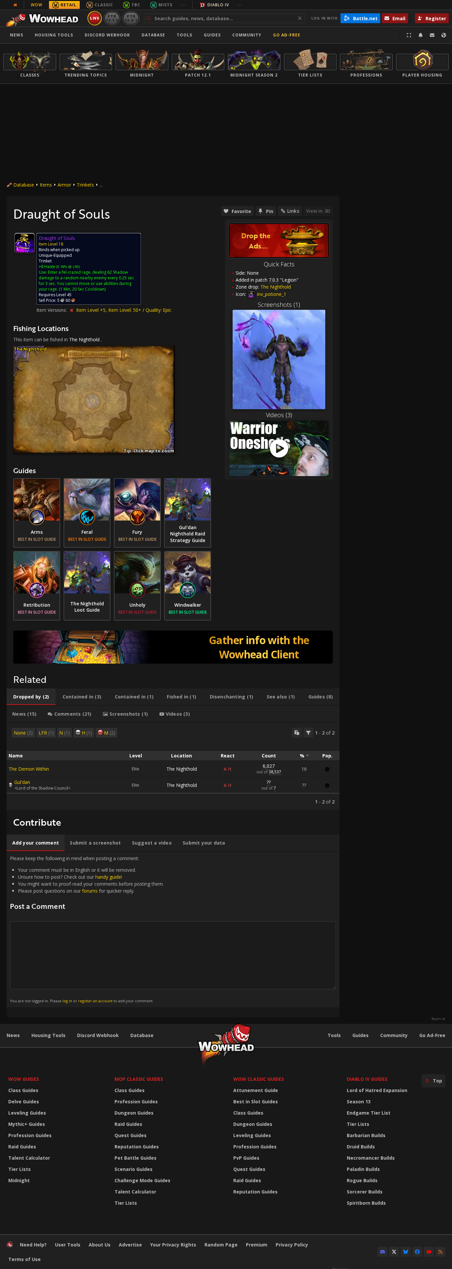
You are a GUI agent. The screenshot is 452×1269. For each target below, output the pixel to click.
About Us (100, 1244)
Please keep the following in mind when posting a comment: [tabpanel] (87, 929)
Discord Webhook (107, 35)
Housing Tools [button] (54, 35)
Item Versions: (52, 310)
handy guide (108, 877)
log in (67, 1000)
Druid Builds (361, 1146)
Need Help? (33, 1244)
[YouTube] (429, 1252)
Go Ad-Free (286, 35)
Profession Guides (30, 1135)
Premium (256, 1244)
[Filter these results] (308, 733)
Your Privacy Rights (173, 1244)
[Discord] (382, 1252)
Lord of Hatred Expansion (377, 1090)
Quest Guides (130, 1135)
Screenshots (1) (279, 304)
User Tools (67, 1244)
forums (90, 891)
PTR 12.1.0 (112, 18)
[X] (394, 1252)
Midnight (19, 1180)
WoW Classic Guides (258, 1079)
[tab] (31, 697)
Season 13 (359, 1101)
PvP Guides (246, 1158)
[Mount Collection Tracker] (173, 647)
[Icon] (24, 243)
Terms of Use (24, 1259)
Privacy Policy (292, 1244)
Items (46, 185)
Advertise (130, 1244)
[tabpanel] (173, 766)
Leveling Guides (27, 1113)
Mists (165, 5)
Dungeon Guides (134, 1113)
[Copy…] (297, 733)
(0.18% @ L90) (67, 266)
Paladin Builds (363, 1169)
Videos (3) (279, 415)
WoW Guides (23, 1079)
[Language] (444, 35)
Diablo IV (218, 5)
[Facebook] (417, 1252)
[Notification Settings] (421, 35)
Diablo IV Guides (367, 1079)
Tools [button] (184, 35)
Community (246, 35)
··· (183, 5)
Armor (64, 185)
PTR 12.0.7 (131, 18)
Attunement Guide (255, 1090)
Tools (334, 1035)
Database (153, 35)
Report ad (438, 1019)
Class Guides (23, 1090)
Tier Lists (19, 1169)
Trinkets (85, 185)
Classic (104, 5)
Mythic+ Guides (26, 1124)
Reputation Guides (136, 1146)
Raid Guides (22, 1146)
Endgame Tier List (368, 1113)
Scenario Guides (133, 1169)
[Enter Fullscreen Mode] (409, 35)
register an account (95, 1000)
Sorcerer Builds (365, 1191)
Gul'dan (22, 782)
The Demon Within (29, 769)
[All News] (15, 5)
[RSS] (440, 1252)
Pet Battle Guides (135, 1158)
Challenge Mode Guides (142, 1180)
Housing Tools (48, 1035)
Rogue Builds (362, 1180)
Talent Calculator (29, 1158)
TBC (135, 5)
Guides (212, 35)
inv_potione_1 (271, 294)
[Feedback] (432, 35)
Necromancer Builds (371, 1158)
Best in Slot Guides (255, 1101)
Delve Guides (23, 1101)
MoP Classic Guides (138, 1079)
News (16, 35)
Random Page (221, 1244)
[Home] (44, 18)
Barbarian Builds (366, 1135)
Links (293, 211)
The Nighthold (84, 339)
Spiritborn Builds (366, 1203)
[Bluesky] (406, 1252)
